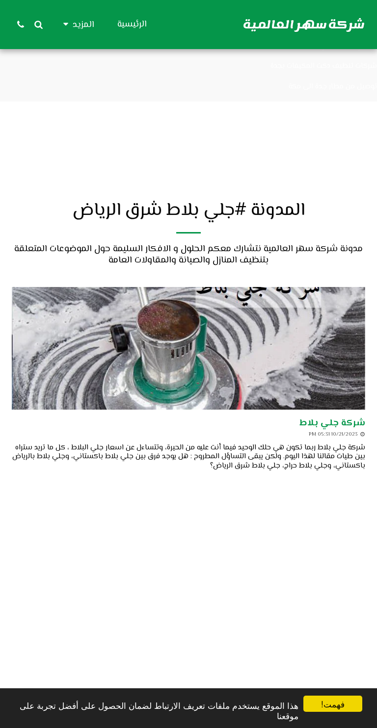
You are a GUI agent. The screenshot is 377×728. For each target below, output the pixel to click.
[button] (38, 24)
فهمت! (333, 704)
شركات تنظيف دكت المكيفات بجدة (323, 66)
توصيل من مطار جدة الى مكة (333, 86)
